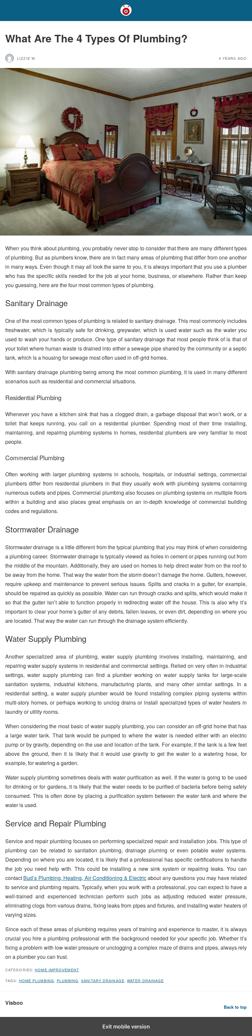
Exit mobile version (126, 1026)
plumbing (67, 980)
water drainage (145, 980)
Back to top (235, 1007)
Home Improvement (57, 969)
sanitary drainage (102, 980)
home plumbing (36, 980)
